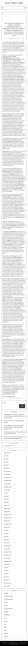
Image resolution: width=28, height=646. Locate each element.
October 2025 (7, 483)
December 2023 (7, 552)
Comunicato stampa (8, 599)
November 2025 (7, 480)
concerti (6, 602)
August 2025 (7, 490)
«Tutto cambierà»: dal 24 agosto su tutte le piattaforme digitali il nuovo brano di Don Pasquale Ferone (13, 427)
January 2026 (7, 474)
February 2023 (7, 583)
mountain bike (7, 614)
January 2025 (7, 511)
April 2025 (6, 502)
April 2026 (6, 465)
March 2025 (6, 505)
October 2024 (7, 521)
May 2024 (6, 536)
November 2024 (7, 517)
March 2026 (6, 468)
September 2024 (7, 524)
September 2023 (7, 561)
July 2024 (6, 530)
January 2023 (7, 586)
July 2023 (6, 567)
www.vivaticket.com (16, 388)
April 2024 (6, 539)
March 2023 (6, 579)
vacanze (6, 633)
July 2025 (6, 493)
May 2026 (6, 462)
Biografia (6, 593)
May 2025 (6, 499)
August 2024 (7, 527)
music (5, 618)
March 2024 (6, 542)
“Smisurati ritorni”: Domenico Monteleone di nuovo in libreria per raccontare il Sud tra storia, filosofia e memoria (14, 416)
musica (5, 621)
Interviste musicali (8, 608)
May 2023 (6, 573)
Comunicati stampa (11, 396)
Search (5, 402)
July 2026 (6, 455)
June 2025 (6, 496)
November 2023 (7, 555)
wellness (6, 636)
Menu (25, 7)
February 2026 (7, 471)
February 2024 (7, 545)
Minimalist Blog (23, 642)
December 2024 (7, 514)
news (5, 624)
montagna (6, 611)
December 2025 (7, 477)
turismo (5, 630)
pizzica (5, 627)
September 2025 (7, 486)
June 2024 (6, 533)
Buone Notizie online (14, 3)
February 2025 (7, 508)
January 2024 (7, 548)
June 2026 (6, 459)
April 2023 (6, 576)
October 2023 (7, 558)
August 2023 (7, 564)
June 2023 (6, 570)
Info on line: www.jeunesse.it (8, 393)
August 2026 (7, 452)
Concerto (6, 605)
